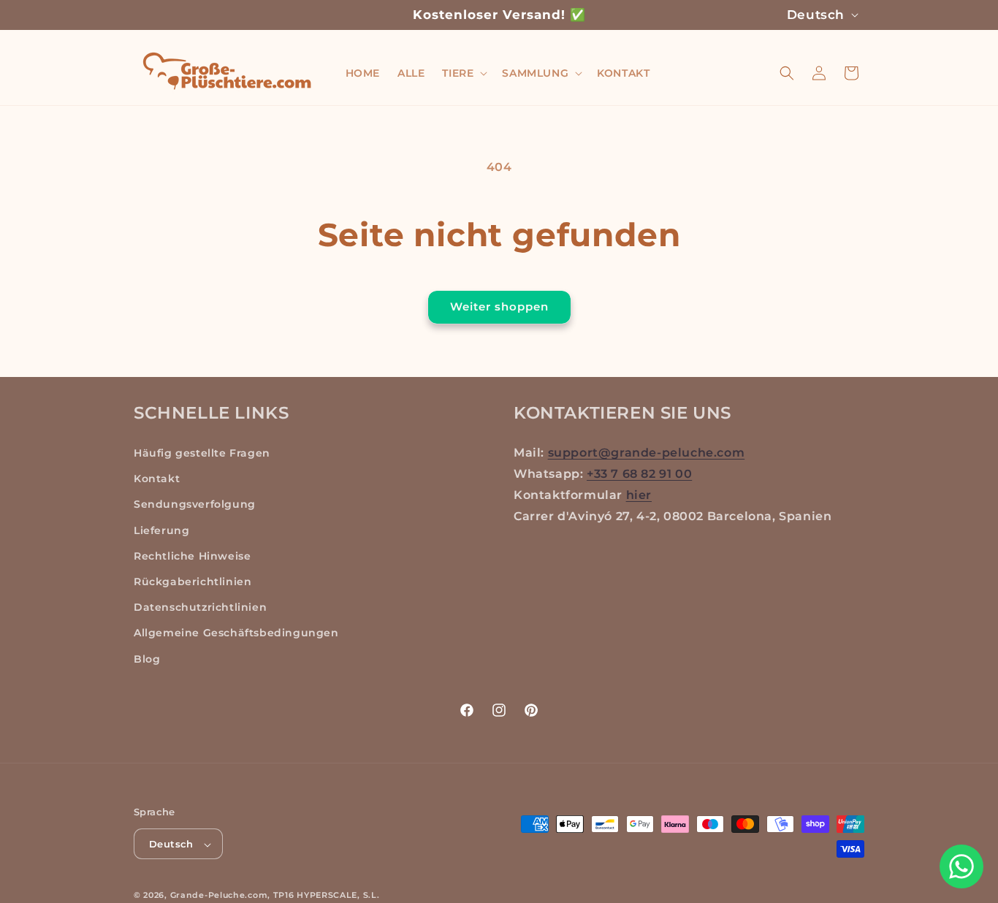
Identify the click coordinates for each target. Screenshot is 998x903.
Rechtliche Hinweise (192, 556)
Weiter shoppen (499, 306)
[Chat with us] (961, 866)
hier (639, 495)
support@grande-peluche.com (646, 453)
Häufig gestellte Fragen (202, 453)
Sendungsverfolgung (195, 504)
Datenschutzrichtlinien (200, 607)
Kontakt (157, 479)
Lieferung (161, 530)
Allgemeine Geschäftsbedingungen (236, 633)
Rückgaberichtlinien (192, 581)
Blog (147, 659)
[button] (463, 73)
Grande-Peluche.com (219, 896)
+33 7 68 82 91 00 (639, 474)
